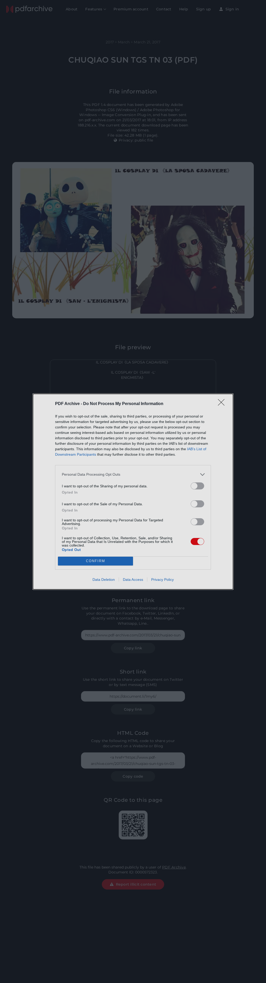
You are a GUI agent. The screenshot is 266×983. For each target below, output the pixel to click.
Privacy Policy (162, 579)
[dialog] (133, 491)
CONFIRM (95, 561)
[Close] (223, 404)
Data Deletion (103, 579)
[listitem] (133, 474)
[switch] (197, 485)
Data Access (133, 579)
